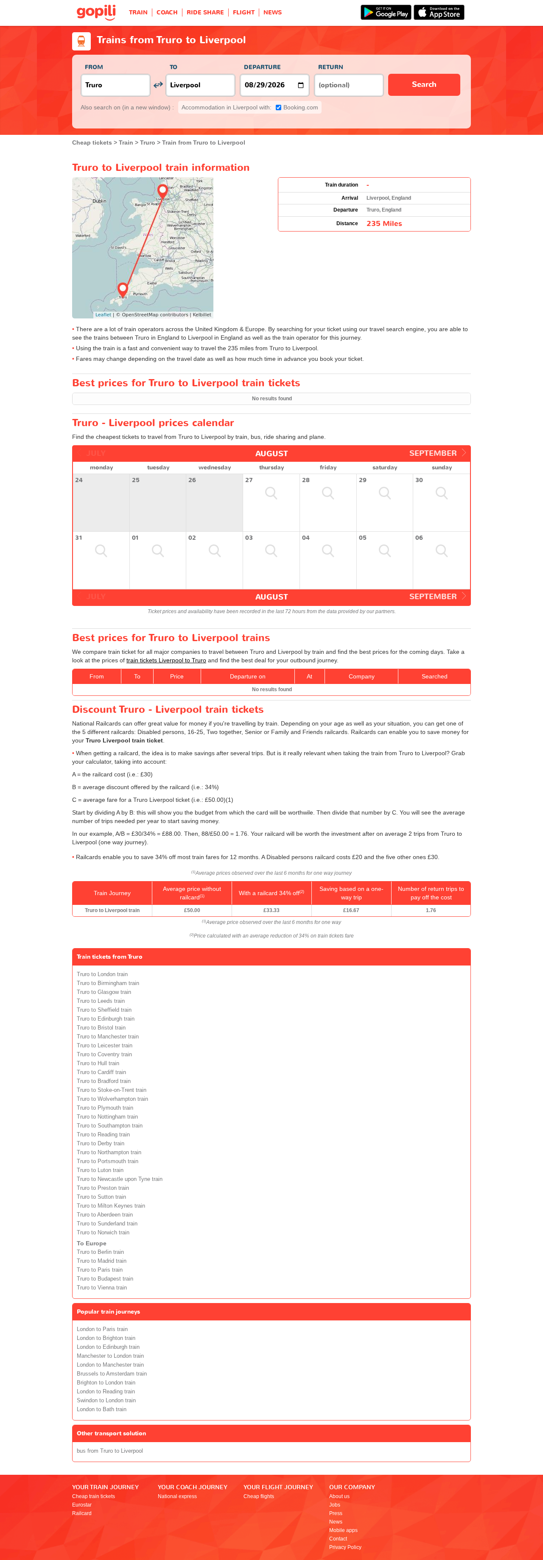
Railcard (82, 1513)
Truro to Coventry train (104, 1055)
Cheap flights (259, 1496)
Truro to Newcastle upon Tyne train (119, 1179)
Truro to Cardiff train (101, 1072)
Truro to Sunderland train (107, 1224)
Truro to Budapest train (105, 1279)
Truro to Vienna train (102, 1288)
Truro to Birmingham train (108, 983)
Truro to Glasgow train (104, 992)
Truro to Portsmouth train (107, 1161)
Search (424, 84)
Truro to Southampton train (110, 1126)
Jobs (334, 1505)
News (335, 1522)
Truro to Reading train (103, 1135)
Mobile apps (343, 1530)
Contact (338, 1539)
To (173, 67)
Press (335, 1513)
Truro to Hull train (98, 1063)
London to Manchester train (110, 1365)
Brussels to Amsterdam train (112, 1374)
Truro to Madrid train (101, 1261)
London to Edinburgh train (108, 1347)
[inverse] (158, 85)
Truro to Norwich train (103, 1233)
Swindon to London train (106, 1401)
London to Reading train (106, 1392)
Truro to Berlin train (100, 1252)
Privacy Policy (345, 1547)
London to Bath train (101, 1409)
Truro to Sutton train (101, 1197)
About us (339, 1496)
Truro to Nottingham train (107, 1117)
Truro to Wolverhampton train (112, 1099)
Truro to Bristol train (101, 1028)
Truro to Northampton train (109, 1152)
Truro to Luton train (100, 1170)
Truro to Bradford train (104, 1081)
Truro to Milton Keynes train (111, 1206)
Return (330, 67)
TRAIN (138, 12)
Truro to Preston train (103, 1188)
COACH (167, 12)
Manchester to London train (110, 1356)
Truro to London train (102, 974)
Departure (262, 67)
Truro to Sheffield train (104, 1010)
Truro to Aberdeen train (105, 1215)
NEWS (272, 12)
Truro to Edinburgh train (105, 1019)
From (94, 67)
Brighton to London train (106, 1383)
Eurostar (82, 1505)
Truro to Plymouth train (105, 1108)
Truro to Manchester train (108, 1037)
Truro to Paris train (100, 1270)
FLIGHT (244, 12)
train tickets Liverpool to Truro (166, 660)
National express (177, 1496)
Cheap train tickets (93, 1496)
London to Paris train (102, 1329)
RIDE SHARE (205, 12)
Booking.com (250, 107)
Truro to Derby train (100, 1144)
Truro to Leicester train (104, 1046)
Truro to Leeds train (101, 1001)
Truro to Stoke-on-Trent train (111, 1090)
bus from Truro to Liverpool (110, 1451)
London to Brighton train (106, 1338)
